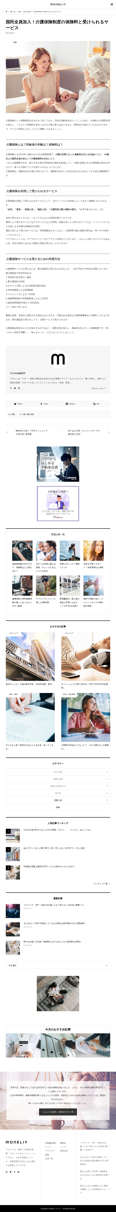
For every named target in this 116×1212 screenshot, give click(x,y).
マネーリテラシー (58, 786)
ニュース (58, 771)
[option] (23, 1045)
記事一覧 (49, 1158)
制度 (32, 414)
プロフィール (97, 388)
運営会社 (64, 1150)
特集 (58, 807)
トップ (63, 1146)
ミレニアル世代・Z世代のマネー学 (58, 1112)
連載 (47, 1154)
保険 (13, 414)
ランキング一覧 (101, 883)
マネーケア (58, 779)
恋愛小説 (58, 800)
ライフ (58, 793)
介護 (23, 414)
